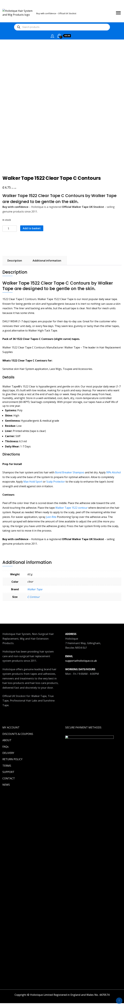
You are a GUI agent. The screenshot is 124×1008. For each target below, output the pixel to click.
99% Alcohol (113, 472)
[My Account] (52, 36)
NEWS (6, 784)
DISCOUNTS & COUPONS (17, 734)
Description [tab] (14, 260)
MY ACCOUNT (11, 727)
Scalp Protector (55, 481)
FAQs (5, 746)
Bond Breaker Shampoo (69, 472)
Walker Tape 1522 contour (71, 507)
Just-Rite (51, 517)
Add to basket (32, 228)
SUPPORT (8, 772)
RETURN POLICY (12, 759)
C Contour (33, 597)
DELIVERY (8, 753)
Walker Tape (34, 589)
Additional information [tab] (47, 260)
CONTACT (8, 778)
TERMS (6, 765)
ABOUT (6, 740)
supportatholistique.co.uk (81, 660)
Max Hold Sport (32, 481)
